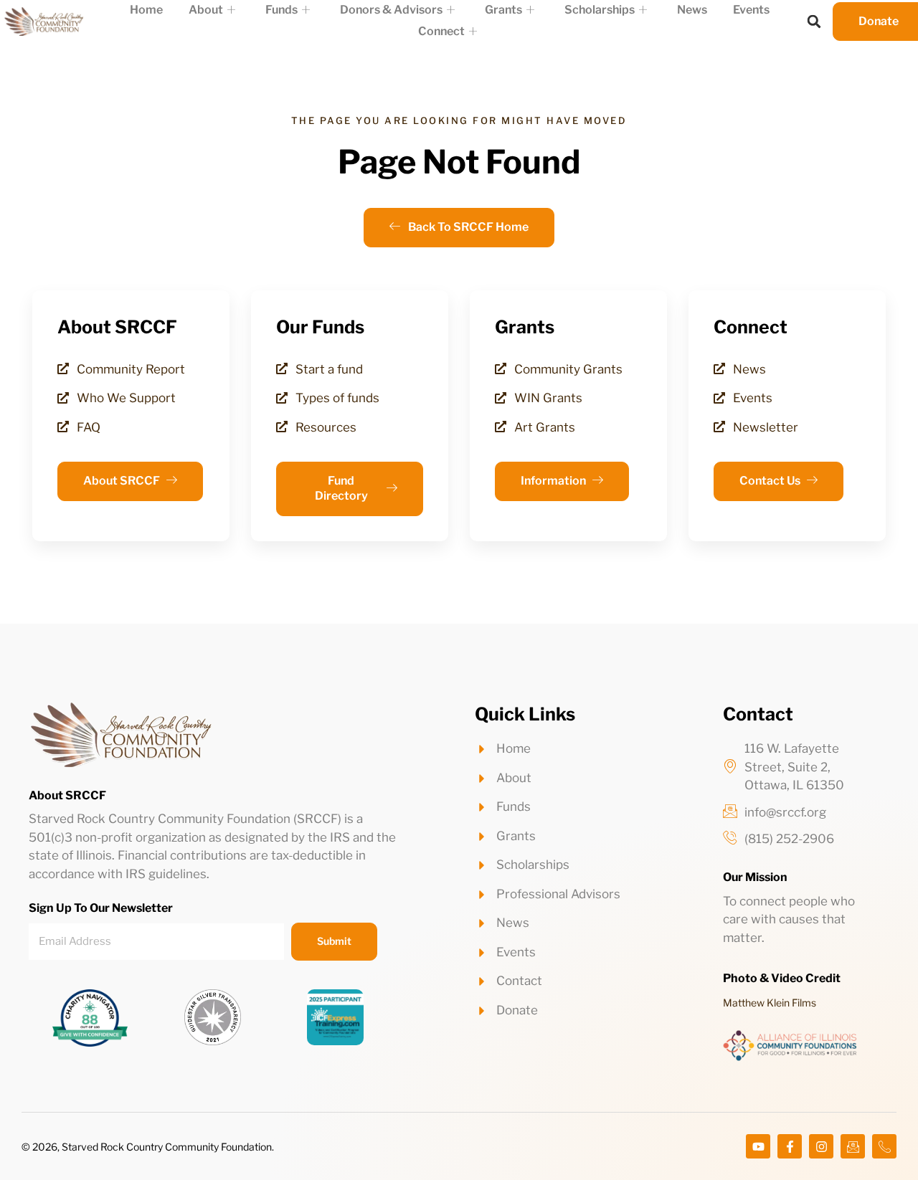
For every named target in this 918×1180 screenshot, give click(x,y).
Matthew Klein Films (769, 1002)
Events (751, 9)
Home (146, 9)
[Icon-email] (853, 1146)
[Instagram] (821, 1146)
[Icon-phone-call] (884, 1146)
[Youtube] (758, 1146)
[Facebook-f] (789, 1146)
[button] (814, 21)
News (692, 9)
